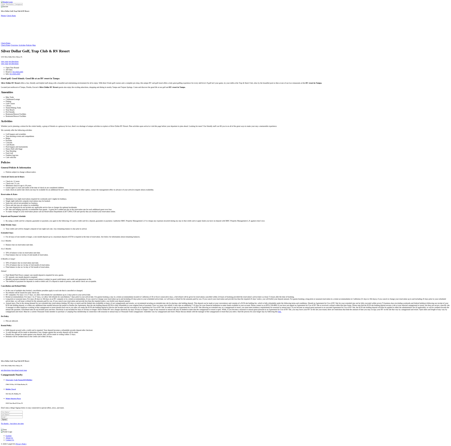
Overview (14, 45)
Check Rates (11, 16)
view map (4, 62)
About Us (9, 438)
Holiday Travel (11, 389)
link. (279, 312)
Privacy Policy (21, 444)
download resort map (19, 370)
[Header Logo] (7, 2)
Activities (22, 45)
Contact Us (10, 440)
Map (34, 45)
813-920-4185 (18, 72)
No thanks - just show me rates (12, 424)
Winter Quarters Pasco (13, 398)
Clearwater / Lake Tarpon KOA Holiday (19, 380)
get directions (14, 62)
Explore (9, 436)
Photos (3, 16)
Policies (29, 45)
